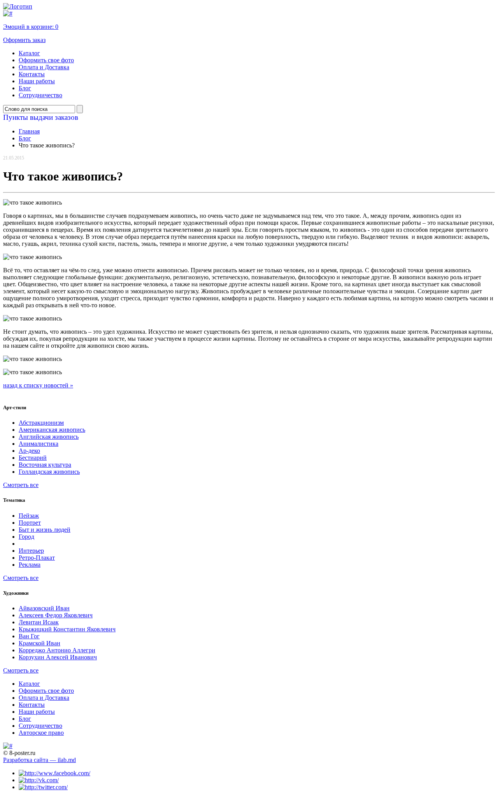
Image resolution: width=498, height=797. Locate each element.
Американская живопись (52, 429)
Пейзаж (29, 515)
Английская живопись (49, 436)
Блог (25, 88)
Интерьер (31, 550)
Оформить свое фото (46, 60)
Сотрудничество (40, 95)
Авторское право (41, 732)
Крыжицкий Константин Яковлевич (67, 629)
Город (26, 536)
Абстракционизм (41, 422)
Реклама (29, 564)
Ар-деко (29, 450)
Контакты (32, 74)
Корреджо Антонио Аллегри (57, 650)
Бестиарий (33, 457)
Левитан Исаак (39, 622)
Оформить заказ (24, 40)
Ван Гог (29, 636)
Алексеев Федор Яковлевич (56, 615)
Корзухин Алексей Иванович (58, 657)
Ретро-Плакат (37, 557)
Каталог (29, 53)
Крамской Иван (39, 643)
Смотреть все (21, 485)
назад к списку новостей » (38, 385)
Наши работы (37, 81)
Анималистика (38, 443)
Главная (29, 131)
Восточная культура (45, 464)
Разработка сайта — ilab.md (39, 760)
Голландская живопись (49, 471)
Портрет (30, 522)
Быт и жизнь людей (44, 529)
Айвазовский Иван (44, 608)
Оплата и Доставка (44, 67)
